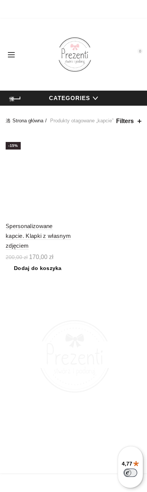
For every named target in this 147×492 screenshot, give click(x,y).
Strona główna (27, 120)
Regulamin (73, 460)
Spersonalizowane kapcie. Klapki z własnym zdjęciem (38, 236)
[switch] (130, 473)
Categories (69, 98)
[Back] (15, 98)
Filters (125, 121)
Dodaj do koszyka (38, 268)
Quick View (65, 143)
